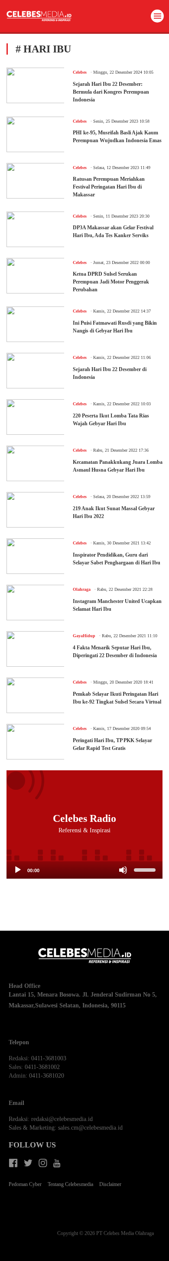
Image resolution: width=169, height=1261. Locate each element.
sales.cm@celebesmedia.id (90, 1127)
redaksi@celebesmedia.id (62, 1119)
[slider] (146, 869)
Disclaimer (110, 1184)
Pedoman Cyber (25, 1184)
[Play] (17, 870)
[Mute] (123, 870)
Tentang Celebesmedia (70, 1184)
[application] (84, 870)
